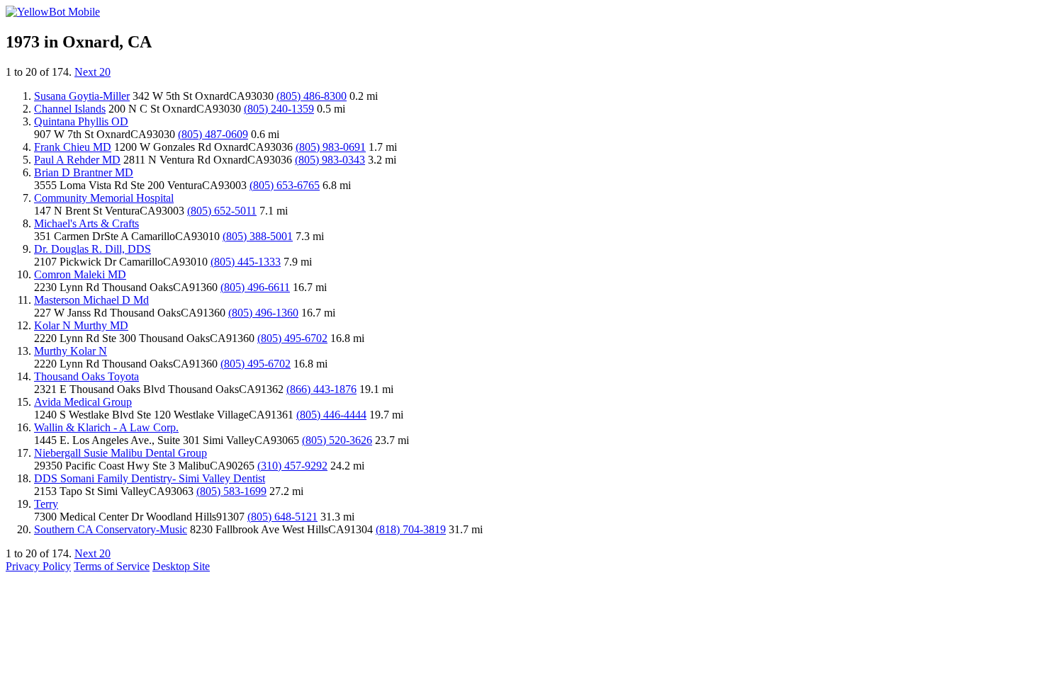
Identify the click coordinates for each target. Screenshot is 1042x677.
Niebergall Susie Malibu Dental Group (120, 453)
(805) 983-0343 (330, 160)
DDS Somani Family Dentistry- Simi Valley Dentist (149, 478)
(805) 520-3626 (337, 440)
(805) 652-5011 (222, 211)
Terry (46, 504)
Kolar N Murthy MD (81, 325)
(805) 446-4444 (331, 415)
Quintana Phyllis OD (81, 121)
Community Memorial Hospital (104, 198)
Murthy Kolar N (70, 351)
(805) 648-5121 (282, 517)
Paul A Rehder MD (77, 160)
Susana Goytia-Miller (82, 96)
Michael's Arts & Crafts (86, 223)
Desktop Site (181, 566)
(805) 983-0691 (331, 147)
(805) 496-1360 (263, 313)
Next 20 (92, 72)
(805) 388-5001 (258, 236)
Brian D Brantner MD (83, 172)
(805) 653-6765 (285, 185)
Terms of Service (112, 566)
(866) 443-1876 (321, 389)
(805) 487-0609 (213, 134)
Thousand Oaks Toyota (86, 376)
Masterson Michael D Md (91, 300)
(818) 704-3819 (411, 529)
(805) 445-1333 (246, 262)
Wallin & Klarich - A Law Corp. (106, 427)
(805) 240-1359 (279, 109)
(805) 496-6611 (255, 287)
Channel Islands (70, 109)
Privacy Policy (38, 566)
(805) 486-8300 (311, 96)
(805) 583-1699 (231, 491)
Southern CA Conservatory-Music (110, 529)
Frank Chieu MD (72, 147)
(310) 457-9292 (292, 466)
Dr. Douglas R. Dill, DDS (92, 249)
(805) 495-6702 (292, 338)
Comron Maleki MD (80, 274)
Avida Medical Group (83, 402)
